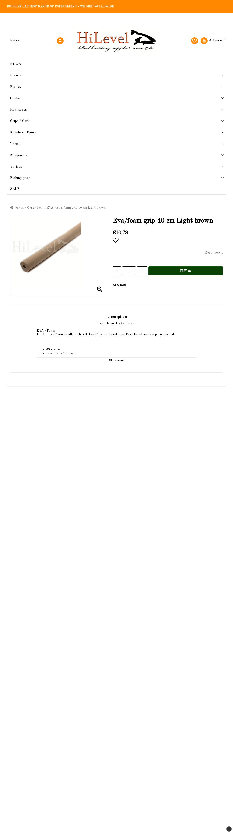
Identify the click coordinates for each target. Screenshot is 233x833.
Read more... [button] (214, 252)
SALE (15, 188)
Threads (16, 143)
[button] (194, 40)
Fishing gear (20, 178)
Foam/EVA (45, 207)
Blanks (15, 87)
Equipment (18, 155)
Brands (15, 75)
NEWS (15, 64)
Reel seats (18, 109)
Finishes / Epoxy (23, 132)
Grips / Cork (20, 121)
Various (16, 166)
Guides (15, 98)
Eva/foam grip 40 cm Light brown (81, 207)
